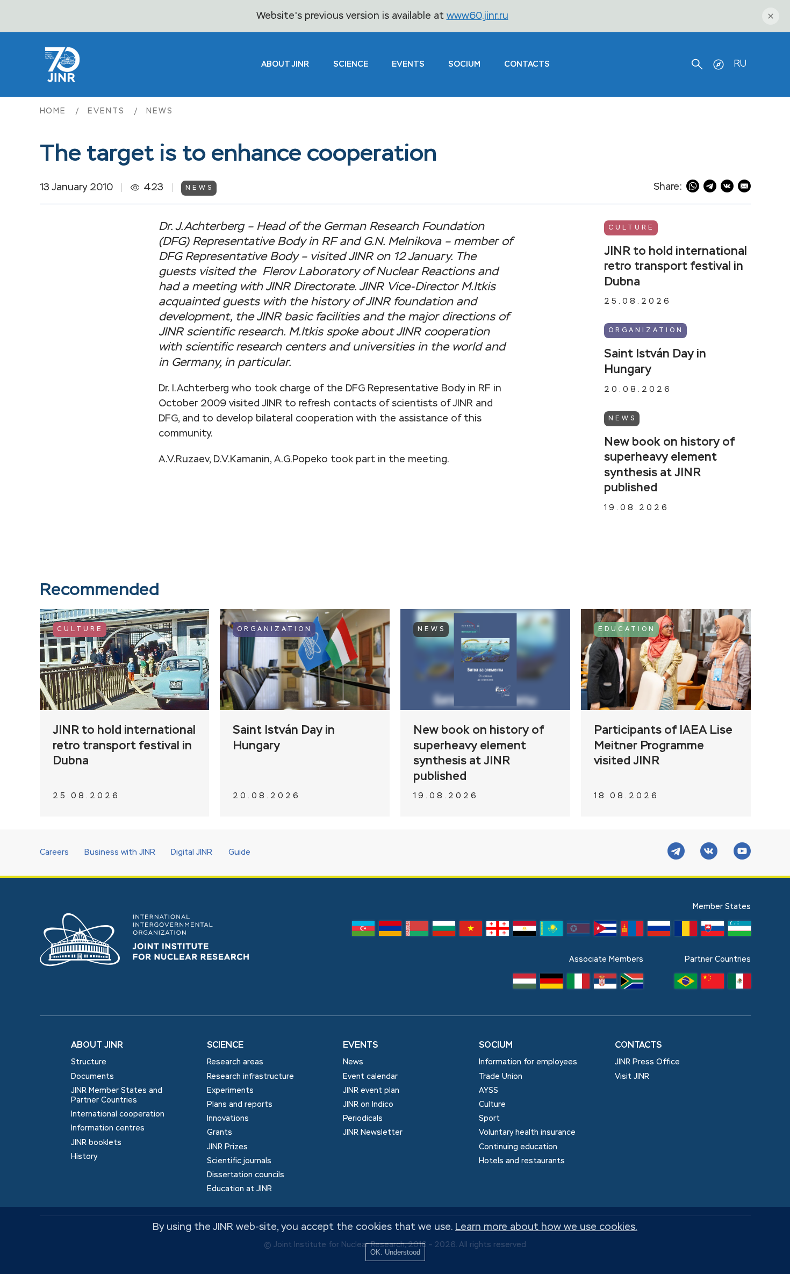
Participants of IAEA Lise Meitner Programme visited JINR (663, 746)
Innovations (228, 1118)
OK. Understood (395, 1252)
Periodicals (363, 1118)
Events (408, 64)
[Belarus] (417, 931)
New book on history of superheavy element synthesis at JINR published (669, 465)
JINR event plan (371, 1090)
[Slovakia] (712, 931)
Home (55, 111)
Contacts (527, 64)
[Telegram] (676, 852)
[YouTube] (742, 852)
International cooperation (117, 1114)
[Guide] (718, 64)
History (84, 1157)
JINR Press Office (647, 1062)
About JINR (285, 64)
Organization (646, 330)
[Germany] (551, 984)
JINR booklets (96, 1143)
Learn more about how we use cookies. (546, 1227)
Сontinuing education (518, 1147)
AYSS (488, 1090)
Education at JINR (239, 1189)
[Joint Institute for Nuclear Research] (152, 978)
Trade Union (500, 1076)
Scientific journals (239, 1161)
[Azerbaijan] (363, 931)
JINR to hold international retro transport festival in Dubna (675, 267)
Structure (88, 1062)
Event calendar (370, 1076)
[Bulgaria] (444, 931)
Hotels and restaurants (522, 1161)
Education (627, 629)
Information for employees (528, 1062)
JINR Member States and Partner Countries (116, 1095)
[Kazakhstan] (551, 931)
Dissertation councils (245, 1175)
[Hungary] (524, 984)
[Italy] (578, 984)
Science (350, 64)
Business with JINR (119, 852)
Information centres (108, 1128)
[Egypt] (524, 931)
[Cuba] (605, 931)
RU (740, 64)
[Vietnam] (470, 931)
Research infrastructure (250, 1076)
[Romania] (685, 931)
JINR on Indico (368, 1104)
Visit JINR (632, 1076)
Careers (54, 852)
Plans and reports (239, 1104)
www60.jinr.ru (477, 16)
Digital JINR (191, 852)
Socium (464, 64)
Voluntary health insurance (527, 1132)
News (159, 111)
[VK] (708, 852)
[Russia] (659, 931)
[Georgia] (497, 931)
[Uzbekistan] (739, 931)
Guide (239, 852)
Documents (92, 1076)
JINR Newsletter (373, 1132)
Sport (489, 1118)
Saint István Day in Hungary (655, 362)
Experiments (230, 1090)
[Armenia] (390, 931)
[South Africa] (632, 984)
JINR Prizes (227, 1147)
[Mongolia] (632, 931)
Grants (219, 1132)
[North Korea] (578, 931)
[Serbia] (605, 984)
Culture (631, 228)
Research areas (235, 1062)
